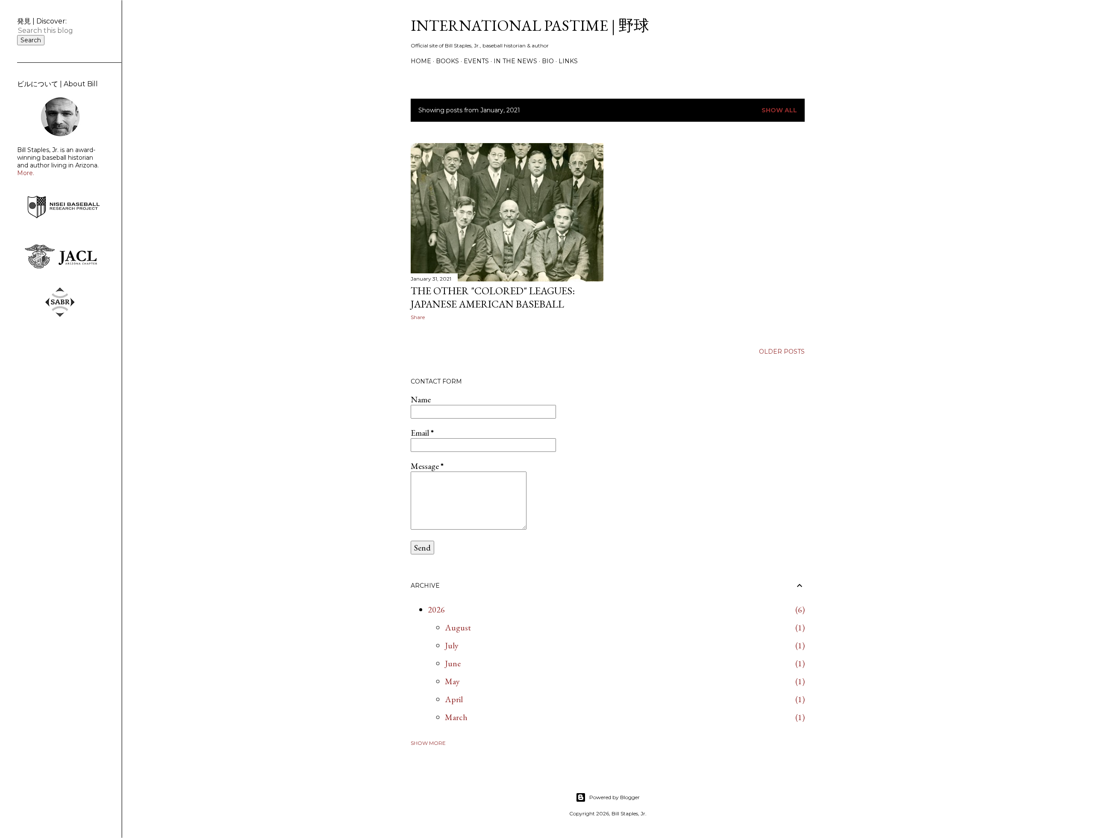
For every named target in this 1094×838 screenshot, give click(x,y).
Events (476, 61)
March (456, 717)
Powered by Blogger (614, 797)
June (453, 663)
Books (447, 61)
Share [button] (418, 317)
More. (25, 173)
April (454, 699)
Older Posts (782, 351)
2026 (436, 609)
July (452, 645)
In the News (515, 61)
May (452, 681)
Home (421, 61)
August (458, 627)
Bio (548, 61)
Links (568, 61)
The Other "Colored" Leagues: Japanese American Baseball (493, 297)
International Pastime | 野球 (530, 25)
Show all (779, 110)
